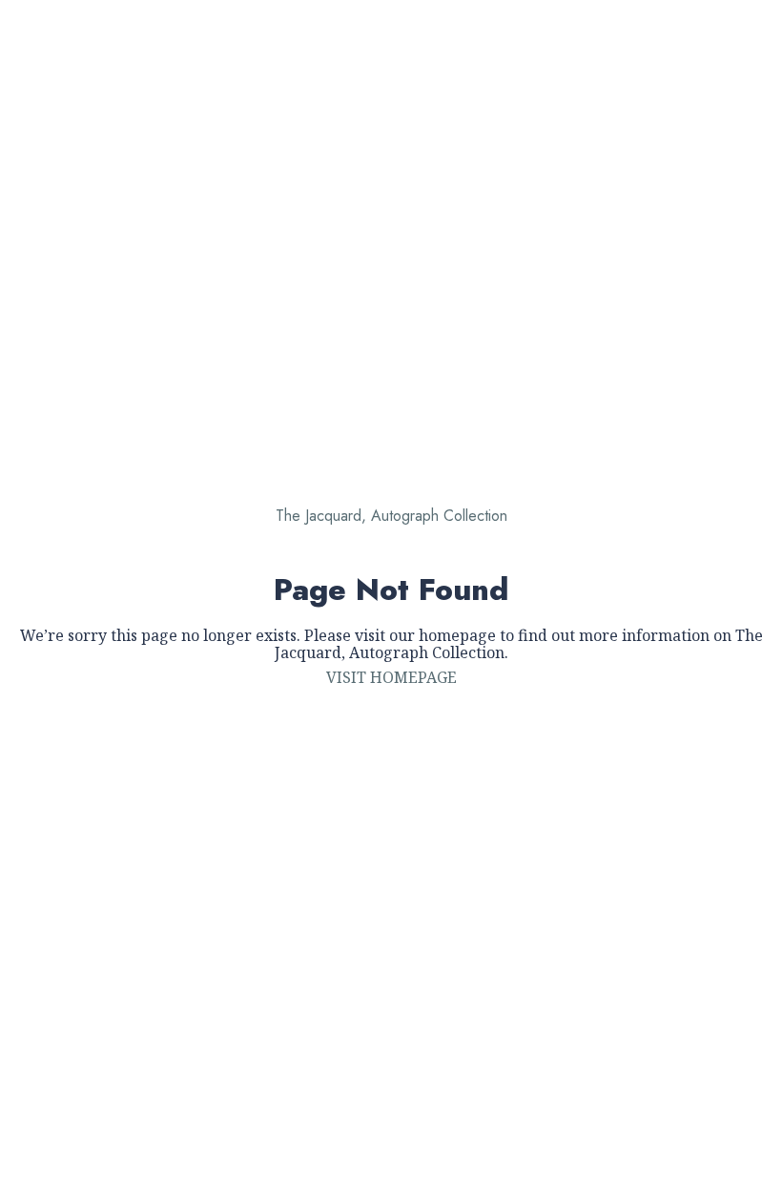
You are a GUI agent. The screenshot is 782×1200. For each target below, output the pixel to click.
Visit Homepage (391, 677)
